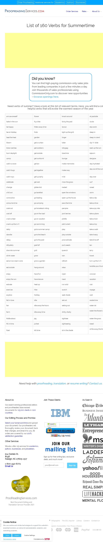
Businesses (80, 3)
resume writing (78, 383)
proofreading (44, 383)
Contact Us (95, 521)
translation (59, 383)
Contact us (95, 383)
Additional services (43, 3)
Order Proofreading (26, 3)
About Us (96, 11)
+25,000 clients (24, 410)
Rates (84, 11)
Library (79, 521)
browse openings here (46, 96)
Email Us (9, 466)
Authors (70, 3)
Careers (86, 521)
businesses (16, 449)
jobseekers (29, 449)
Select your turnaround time (16, 423)
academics (33, 446)
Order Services (72, 11)
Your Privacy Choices (74, 526)
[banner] (24, 10)
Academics (59, 3)
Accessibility (61, 526)
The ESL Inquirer (68, 521)
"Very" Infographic (53, 521)
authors (8, 449)
